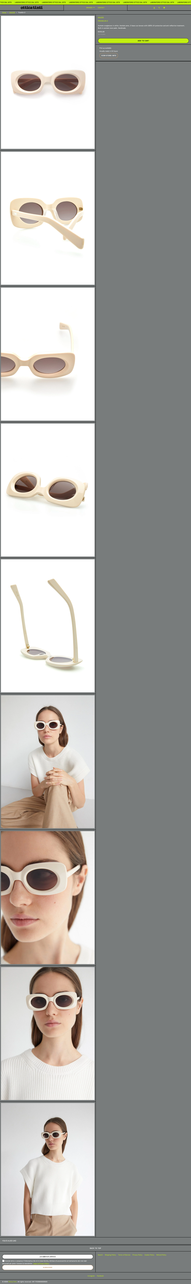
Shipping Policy (110, 1255)
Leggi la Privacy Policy (41, 1263)
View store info (108, 55)
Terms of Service (124, 1255)
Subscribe (47, 1267)
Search (100, 1255)
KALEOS (12, 12)
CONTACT (101, 8)
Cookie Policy (149, 1255)
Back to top (95, 1248)
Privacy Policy (137, 1255)
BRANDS (89, 8)
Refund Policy (161, 1255)
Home (4, 12)
